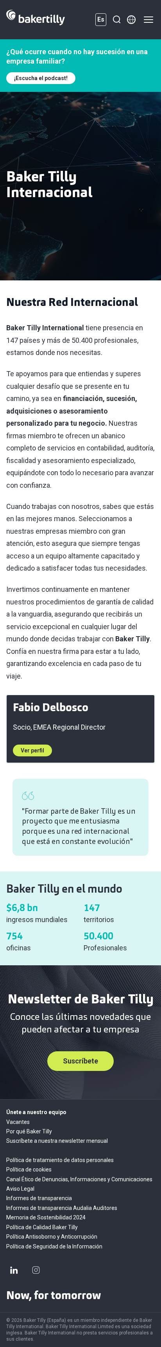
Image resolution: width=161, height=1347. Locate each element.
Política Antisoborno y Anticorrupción (51, 1237)
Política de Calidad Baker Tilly (42, 1227)
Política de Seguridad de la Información (54, 1246)
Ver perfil (32, 750)
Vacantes (18, 1122)
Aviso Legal (20, 1189)
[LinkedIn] (14, 1270)
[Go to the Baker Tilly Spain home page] (35, 19)
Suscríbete (80, 1061)
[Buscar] (116, 19)
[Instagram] (36, 1270)
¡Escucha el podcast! (41, 78)
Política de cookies (29, 1169)
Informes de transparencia (39, 1198)
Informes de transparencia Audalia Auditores (61, 1208)
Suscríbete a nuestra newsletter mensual (57, 1141)
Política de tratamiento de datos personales (60, 1160)
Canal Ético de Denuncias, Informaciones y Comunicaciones (79, 1179)
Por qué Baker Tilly (29, 1131)
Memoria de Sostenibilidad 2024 (46, 1217)
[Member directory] (131, 19)
